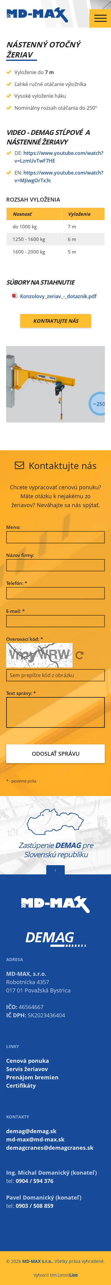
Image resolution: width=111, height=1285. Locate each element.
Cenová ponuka (27, 1060)
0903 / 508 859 (34, 1205)
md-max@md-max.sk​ (35, 1139)
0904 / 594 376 (34, 1180)
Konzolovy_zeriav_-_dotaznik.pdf (58, 296)
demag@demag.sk (31, 1131)
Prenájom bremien (32, 1077)
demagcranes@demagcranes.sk (49, 1147)
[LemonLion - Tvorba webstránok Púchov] (68, 1275)
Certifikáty (21, 1085)
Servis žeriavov (27, 1069)
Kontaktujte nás (55, 320)
